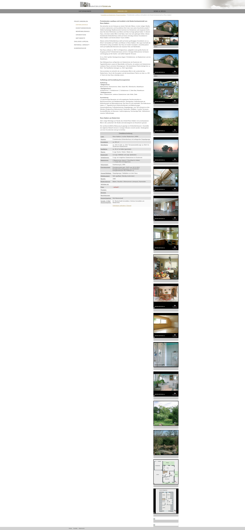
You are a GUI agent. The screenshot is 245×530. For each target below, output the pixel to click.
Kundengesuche (80, 48)
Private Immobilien (81, 21)
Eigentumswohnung (81, 28)
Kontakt (75, 528)
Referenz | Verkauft (81, 45)
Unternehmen (85, 11)
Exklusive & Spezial (81, 41)
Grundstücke (81, 35)
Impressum (82, 528)
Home (70, 528)
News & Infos (160, 11)
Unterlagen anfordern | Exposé (122, 205)
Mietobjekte (80, 38)
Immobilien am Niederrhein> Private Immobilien (113, 15)
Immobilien (122, 11)
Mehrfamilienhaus (81, 31)
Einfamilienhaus (81, 24)
